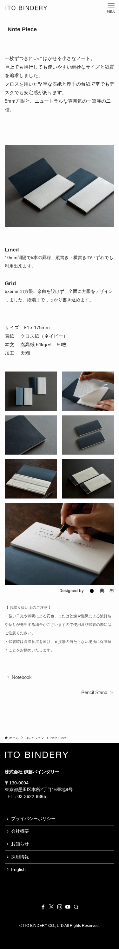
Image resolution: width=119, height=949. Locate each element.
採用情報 (20, 857)
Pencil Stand (95, 692)
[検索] (76, 907)
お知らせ (20, 844)
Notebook (21, 677)
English (18, 869)
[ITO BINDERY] (26, 8)
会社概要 (20, 831)
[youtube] (68, 907)
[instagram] (59, 907)
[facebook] (43, 907)
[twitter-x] (51, 907)
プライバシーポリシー (33, 818)
